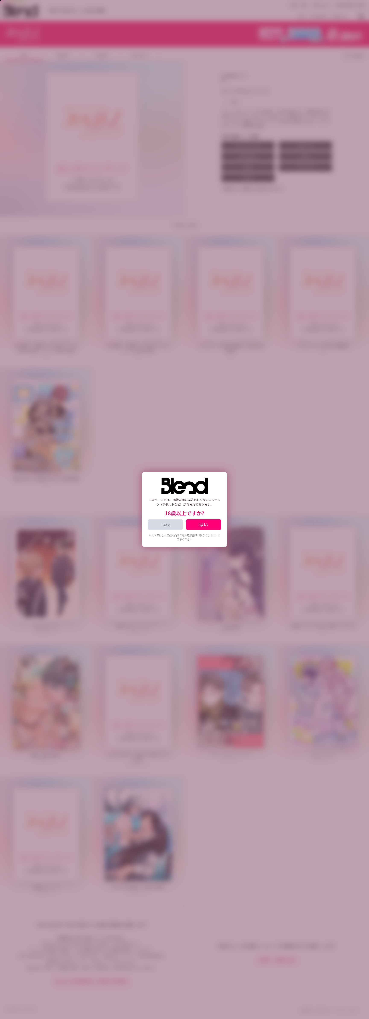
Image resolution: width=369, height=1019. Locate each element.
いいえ (165, 524)
